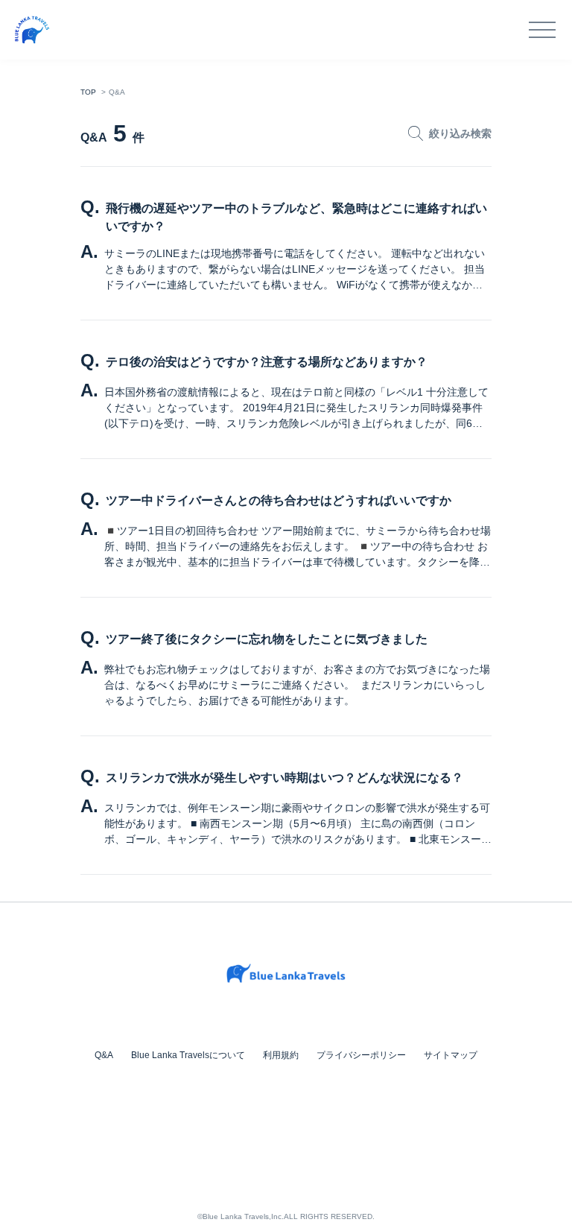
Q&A (104, 1055)
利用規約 (281, 1055)
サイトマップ (450, 1055)
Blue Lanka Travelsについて (188, 1055)
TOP (88, 92)
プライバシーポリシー (361, 1055)
